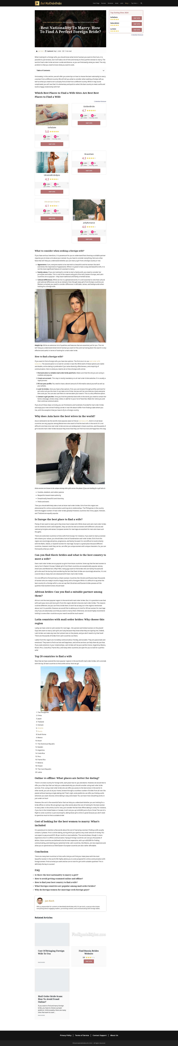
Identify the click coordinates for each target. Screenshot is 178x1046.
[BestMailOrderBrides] (48, 3)
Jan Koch (41, 51)
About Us (114, 1035)
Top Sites (134, 3)
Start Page (96, 3)
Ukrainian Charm (52, 201)
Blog (126, 3)
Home (44, 22)
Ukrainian (110, 3)
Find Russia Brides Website (89, 952)
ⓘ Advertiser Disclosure (100, 101)
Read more (41, 962)
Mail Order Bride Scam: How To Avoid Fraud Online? (50, 999)
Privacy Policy (65, 1035)
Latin (121, 3)
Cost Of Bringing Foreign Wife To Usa (51, 952)
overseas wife (83, 421)
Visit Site (52, 144)
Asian (116, 3)
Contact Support (100, 1035)
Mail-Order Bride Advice (54, 22)
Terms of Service (82, 1035)
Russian (103, 3)
